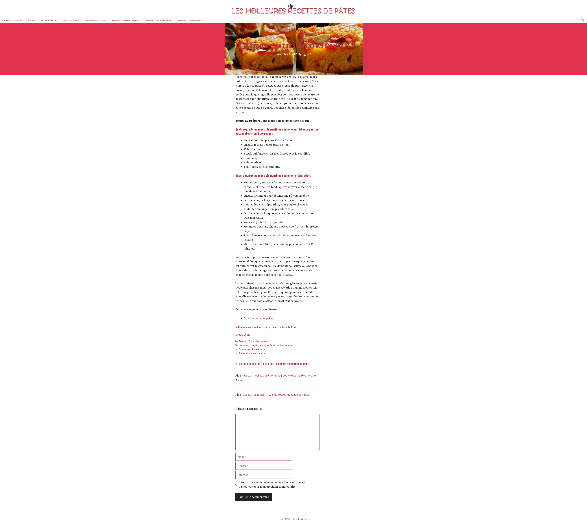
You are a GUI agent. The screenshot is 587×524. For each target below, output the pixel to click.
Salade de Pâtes (49, 20)
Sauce (31, 20)
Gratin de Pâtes (71, 20)
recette (288, 345)
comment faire (246, 345)
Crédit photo (242, 334)
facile (272, 345)
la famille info (287, 327)
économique (262, 345)
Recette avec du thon (95, 20)
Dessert (243, 341)
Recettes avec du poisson (191, 20)
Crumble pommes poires (259, 318)
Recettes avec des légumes (126, 20)
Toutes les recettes (12, 20)
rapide (280, 345)
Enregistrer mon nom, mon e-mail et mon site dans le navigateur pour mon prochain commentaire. (272, 485)
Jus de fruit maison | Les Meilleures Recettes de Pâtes (276, 394)
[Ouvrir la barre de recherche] (583, 20)
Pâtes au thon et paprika (252, 353)
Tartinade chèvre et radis (252, 349)
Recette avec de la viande (159, 20)
